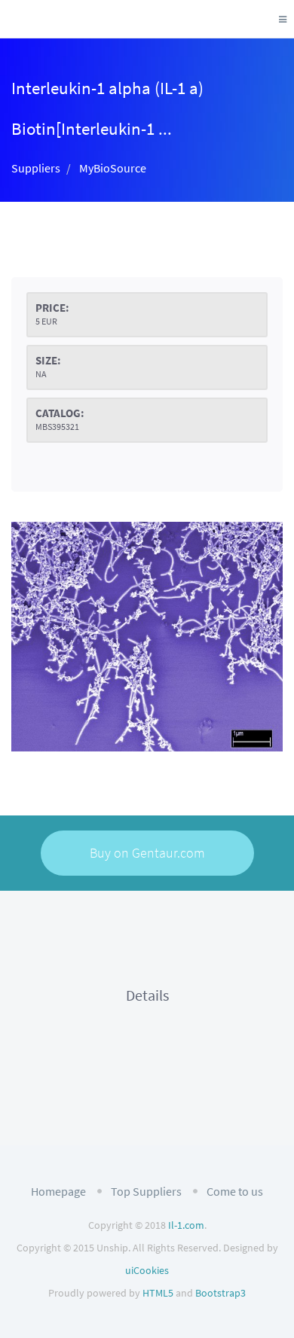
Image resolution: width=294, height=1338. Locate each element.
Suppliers (35, 167)
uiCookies (147, 1270)
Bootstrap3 (220, 1293)
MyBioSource (112, 167)
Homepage (58, 1191)
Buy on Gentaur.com (147, 852)
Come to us (235, 1191)
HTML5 (157, 1293)
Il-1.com (186, 1225)
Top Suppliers (146, 1191)
